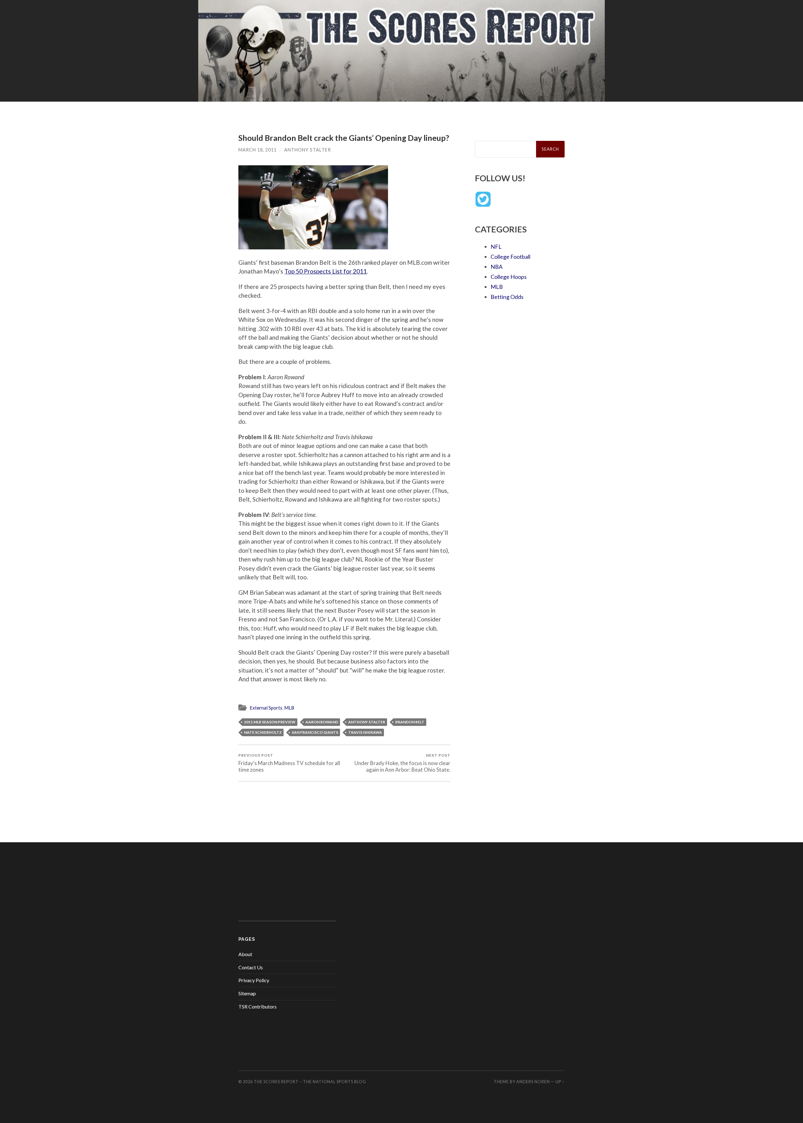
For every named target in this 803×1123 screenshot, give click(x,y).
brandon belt (409, 722)
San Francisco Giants (315, 732)
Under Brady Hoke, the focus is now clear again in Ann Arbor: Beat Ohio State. (402, 763)
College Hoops (509, 276)
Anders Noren (533, 1081)
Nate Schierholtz (263, 732)
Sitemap (247, 993)
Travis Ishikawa (365, 732)
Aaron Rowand (322, 722)
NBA (497, 266)
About (245, 954)
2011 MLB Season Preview (269, 722)
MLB (289, 708)
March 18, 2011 (257, 149)
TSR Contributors (257, 1006)
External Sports (266, 708)
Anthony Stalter (307, 149)
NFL (496, 246)
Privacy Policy (253, 980)
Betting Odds (507, 296)
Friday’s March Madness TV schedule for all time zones (289, 763)
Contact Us (250, 967)
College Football (510, 256)
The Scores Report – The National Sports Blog (310, 1081)
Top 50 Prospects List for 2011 (326, 271)
